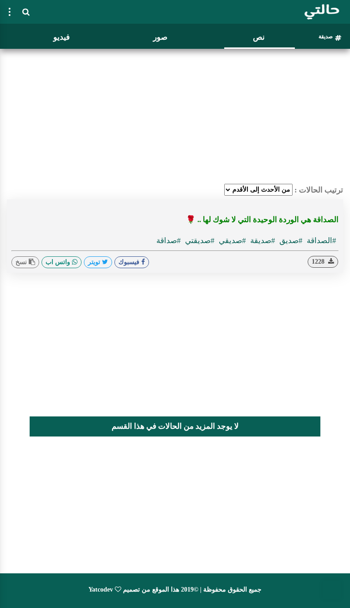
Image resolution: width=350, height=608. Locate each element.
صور (160, 37)
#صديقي (231, 240)
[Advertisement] (175, 116)
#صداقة (168, 240)
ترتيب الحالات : (318, 190)
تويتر (95, 262)
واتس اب (59, 262)
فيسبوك (129, 262)
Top (332, 590)
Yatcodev (100, 589)
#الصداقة (320, 240)
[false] (10, 12)
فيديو (61, 37)
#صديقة (261, 240)
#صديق (290, 240)
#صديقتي (199, 240)
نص (259, 37)
